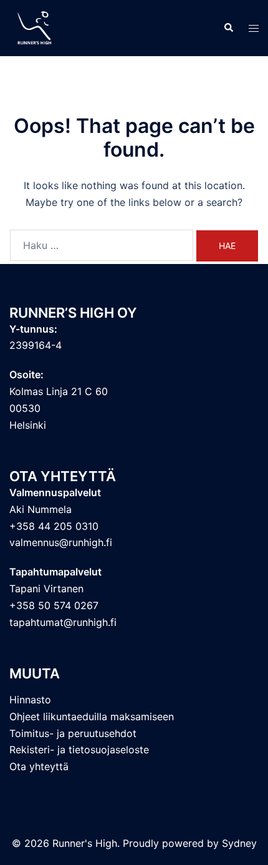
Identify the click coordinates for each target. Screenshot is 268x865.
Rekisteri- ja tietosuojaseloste (79, 749)
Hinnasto (30, 699)
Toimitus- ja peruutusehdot (72, 733)
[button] (228, 28)
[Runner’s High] (35, 27)
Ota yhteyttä (39, 766)
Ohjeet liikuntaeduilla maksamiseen (91, 716)
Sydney (239, 843)
